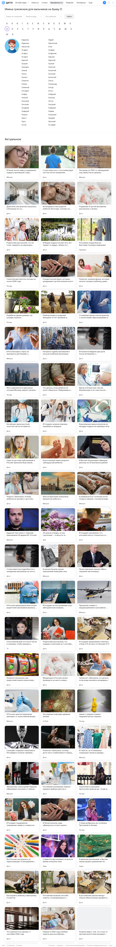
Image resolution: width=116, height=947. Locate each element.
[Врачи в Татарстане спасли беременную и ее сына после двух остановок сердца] (94, 380)
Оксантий (52, 70)
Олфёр (24, 94)
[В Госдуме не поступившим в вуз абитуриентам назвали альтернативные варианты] (58, 598)
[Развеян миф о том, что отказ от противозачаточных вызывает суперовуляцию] (94, 924)
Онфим (51, 111)
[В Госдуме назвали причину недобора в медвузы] (58, 416)
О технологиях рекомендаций (75, 945)
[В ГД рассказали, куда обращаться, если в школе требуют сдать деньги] (58, 815)
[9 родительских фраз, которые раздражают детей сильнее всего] (58, 271)
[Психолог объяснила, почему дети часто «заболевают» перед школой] (58, 743)
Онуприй (52, 104)
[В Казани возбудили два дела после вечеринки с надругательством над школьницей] (94, 344)
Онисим (51, 98)
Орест (24, 118)
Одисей (25, 60)
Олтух (50, 91)
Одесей (51, 57)
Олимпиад (52, 84)
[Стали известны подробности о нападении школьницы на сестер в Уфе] (22, 561)
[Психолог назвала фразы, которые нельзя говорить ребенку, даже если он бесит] (94, 271)
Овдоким (25, 43)
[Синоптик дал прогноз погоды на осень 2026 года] (22, 271)
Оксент (24, 77)
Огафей (25, 50)
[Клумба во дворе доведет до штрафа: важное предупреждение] (22, 308)
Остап (24, 125)
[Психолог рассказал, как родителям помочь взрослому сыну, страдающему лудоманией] (22, 670)
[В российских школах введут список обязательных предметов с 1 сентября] (94, 888)
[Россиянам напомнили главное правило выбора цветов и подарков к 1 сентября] (58, 779)
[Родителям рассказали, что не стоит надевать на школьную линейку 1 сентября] (22, 235)
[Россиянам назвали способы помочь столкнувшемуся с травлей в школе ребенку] (58, 888)
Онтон (50, 101)
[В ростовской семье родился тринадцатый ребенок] (58, 453)
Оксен (24, 74)
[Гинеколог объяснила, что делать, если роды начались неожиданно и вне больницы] (94, 670)
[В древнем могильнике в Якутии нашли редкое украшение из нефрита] (94, 852)
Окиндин (25, 67)
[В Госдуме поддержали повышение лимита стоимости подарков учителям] (22, 815)
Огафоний (52, 53)
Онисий (25, 98)
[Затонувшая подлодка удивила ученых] (58, 707)
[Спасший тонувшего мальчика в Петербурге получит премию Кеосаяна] (22, 743)
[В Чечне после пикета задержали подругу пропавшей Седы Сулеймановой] (22, 163)
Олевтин (25, 81)
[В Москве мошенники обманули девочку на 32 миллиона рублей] (94, 453)
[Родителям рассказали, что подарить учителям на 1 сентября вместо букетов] (58, 634)
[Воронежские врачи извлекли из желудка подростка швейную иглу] (94, 416)
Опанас (25, 115)
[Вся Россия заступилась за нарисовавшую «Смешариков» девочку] (22, 852)
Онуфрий (25, 108)
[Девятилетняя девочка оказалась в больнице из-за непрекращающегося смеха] (22, 199)
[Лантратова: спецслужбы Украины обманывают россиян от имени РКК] (22, 779)
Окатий (51, 64)
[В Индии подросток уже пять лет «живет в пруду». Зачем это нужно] (58, 235)
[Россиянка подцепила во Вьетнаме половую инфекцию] (94, 235)
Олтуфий (25, 91)
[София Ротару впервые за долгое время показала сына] (58, 852)
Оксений (51, 74)
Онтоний (25, 104)
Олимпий (25, 87)
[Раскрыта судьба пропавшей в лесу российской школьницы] (58, 344)
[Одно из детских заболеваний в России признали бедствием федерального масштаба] (22, 453)
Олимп (24, 84)
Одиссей (51, 60)
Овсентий (25, 47)
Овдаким (25, 40)
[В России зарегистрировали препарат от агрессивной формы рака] (22, 707)
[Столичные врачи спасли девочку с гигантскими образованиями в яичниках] (94, 308)
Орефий (51, 118)
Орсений (52, 121)
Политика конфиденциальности (97, 945)
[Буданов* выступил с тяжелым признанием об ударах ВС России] (22, 525)
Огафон (25, 53)
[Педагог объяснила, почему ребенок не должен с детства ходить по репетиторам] (22, 489)
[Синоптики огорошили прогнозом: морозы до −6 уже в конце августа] (94, 779)
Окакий (25, 64)
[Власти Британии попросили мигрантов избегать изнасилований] (58, 489)
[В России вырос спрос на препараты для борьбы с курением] (22, 344)
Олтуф (50, 87)
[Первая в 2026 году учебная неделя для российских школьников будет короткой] (58, 924)
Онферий (25, 111)
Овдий (50, 40)
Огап (50, 47)
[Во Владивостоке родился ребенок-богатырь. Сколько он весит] (58, 199)
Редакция (60, 945)
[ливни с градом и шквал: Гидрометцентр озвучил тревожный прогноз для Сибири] (94, 707)
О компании (11, 945)
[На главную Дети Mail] (8, 2)
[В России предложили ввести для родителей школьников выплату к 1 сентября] (22, 598)
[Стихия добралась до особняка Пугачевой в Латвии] (94, 815)
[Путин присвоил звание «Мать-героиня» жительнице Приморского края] (94, 561)
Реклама (19, 945)
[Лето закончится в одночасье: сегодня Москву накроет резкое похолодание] (22, 380)
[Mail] (3, 2)
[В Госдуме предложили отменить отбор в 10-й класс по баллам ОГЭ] (94, 634)
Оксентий (52, 77)
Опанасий (52, 115)
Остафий (51, 125)
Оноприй (25, 101)
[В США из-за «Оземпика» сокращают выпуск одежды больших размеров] (94, 743)
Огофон (25, 57)
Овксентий (52, 43)
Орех (24, 121)
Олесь (50, 81)
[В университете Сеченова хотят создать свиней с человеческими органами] (94, 489)
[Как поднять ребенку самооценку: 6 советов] (22, 888)
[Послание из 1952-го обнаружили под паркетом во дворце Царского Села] (94, 163)
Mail (3, 945)
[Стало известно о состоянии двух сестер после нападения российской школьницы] (58, 163)
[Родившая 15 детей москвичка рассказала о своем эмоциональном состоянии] (94, 199)
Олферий (52, 94)
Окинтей (51, 67)
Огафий (51, 50)
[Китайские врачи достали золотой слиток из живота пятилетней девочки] (22, 416)
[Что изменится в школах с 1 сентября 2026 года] (22, 924)
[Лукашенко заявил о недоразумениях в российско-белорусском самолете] (94, 598)
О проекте (51, 945)
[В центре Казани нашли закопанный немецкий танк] (58, 561)
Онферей (52, 108)
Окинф (24, 70)
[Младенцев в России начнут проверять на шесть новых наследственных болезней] (58, 670)
